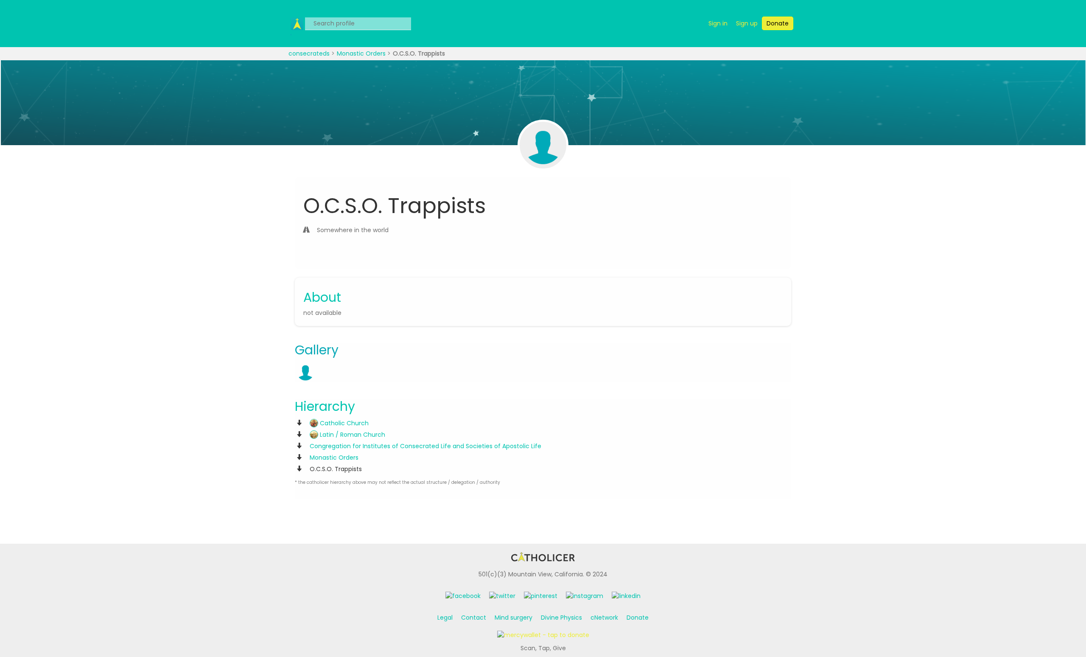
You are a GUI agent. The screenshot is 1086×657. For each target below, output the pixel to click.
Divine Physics (561, 617)
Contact (473, 617)
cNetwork (604, 617)
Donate (638, 617)
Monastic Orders (362, 53)
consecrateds (309, 53)
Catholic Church (343, 423)
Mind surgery (513, 617)
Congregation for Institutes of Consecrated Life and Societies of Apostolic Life (425, 446)
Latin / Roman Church (351, 434)
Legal (445, 617)
